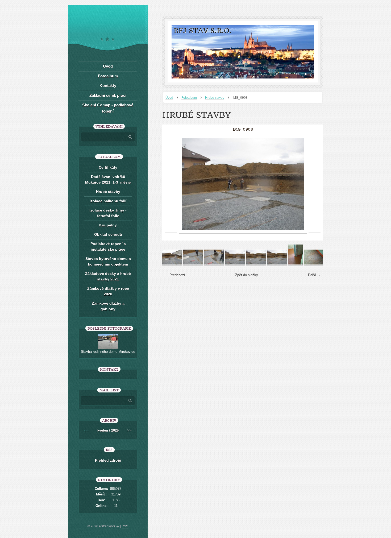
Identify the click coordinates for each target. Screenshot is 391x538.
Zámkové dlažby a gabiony (108, 306)
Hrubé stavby (214, 98)
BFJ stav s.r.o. (202, 31)
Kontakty (107, 85)
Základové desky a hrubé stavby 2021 (108, 276)
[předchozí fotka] (171, 184)
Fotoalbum (189, 98)
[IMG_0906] (193, 263)
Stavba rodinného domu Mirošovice (108, 352)
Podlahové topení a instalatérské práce (108, 246)
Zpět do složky (246, 275)
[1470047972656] (295, 263)
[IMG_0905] (172, 263)
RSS (125, 526)
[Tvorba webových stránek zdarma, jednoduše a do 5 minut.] (118, 526)
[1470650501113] (314, 263)
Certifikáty (108, 167)
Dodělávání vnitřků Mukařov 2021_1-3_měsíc (108, 179)
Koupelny (108, 225)
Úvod (169, 98)
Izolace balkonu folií (108, 201)
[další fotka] (315, 184)
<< (86, 430)
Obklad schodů (108, 234)
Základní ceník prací (107, 95)
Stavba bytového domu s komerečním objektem (108, 261)
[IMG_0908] (235, 263)
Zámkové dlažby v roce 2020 (108, 291)
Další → (314, 275)
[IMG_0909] (256, 263)
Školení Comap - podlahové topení (107, 108)
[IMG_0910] (277, 263)
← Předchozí (175, 275)
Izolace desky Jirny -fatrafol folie (108, 213)
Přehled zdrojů (108, 460)
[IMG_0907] (214, 263)
